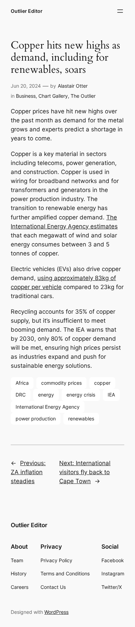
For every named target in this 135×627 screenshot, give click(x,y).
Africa (22, 383)
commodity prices (61, 383)
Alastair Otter (73, 86)
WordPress (56, 612)
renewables (81, 418)
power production (36, 418)
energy (46, 395)
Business (26, 96)
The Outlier (83, 96)
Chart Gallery (53, 96)
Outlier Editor (27, 11)
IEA (111, 395)
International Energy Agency (48, 407)
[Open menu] (120, 11)
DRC (21, 395)
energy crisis (80, 395)
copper (102, 383)
